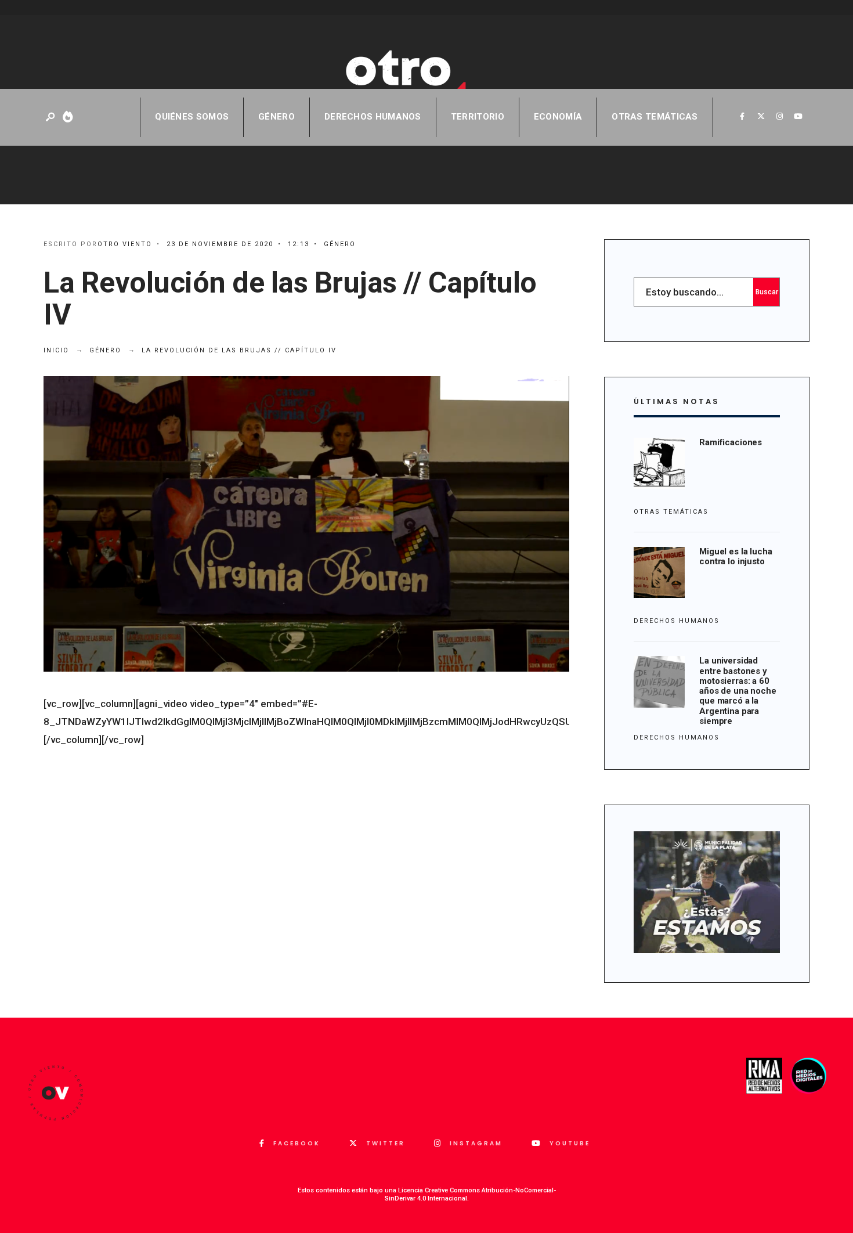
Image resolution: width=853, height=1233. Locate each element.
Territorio (477, 116)
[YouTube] (798, 116)
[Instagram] (779, 116)
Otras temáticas (655, 116)
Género (276, 116)
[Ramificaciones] (659, 463)
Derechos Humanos (372, 116)
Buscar (767, 292)
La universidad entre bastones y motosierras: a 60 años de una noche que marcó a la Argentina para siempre (737, 690)
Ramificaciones (730, 442)
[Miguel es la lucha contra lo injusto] (659, 572)
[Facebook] (742, 116)
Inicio (56, 350)
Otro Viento (124, 244)
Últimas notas (677, 401)
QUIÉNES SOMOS (192, 116)
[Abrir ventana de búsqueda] (51, 117)
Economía (558, 116)
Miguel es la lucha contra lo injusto (735, 556)
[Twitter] (760, 116)
